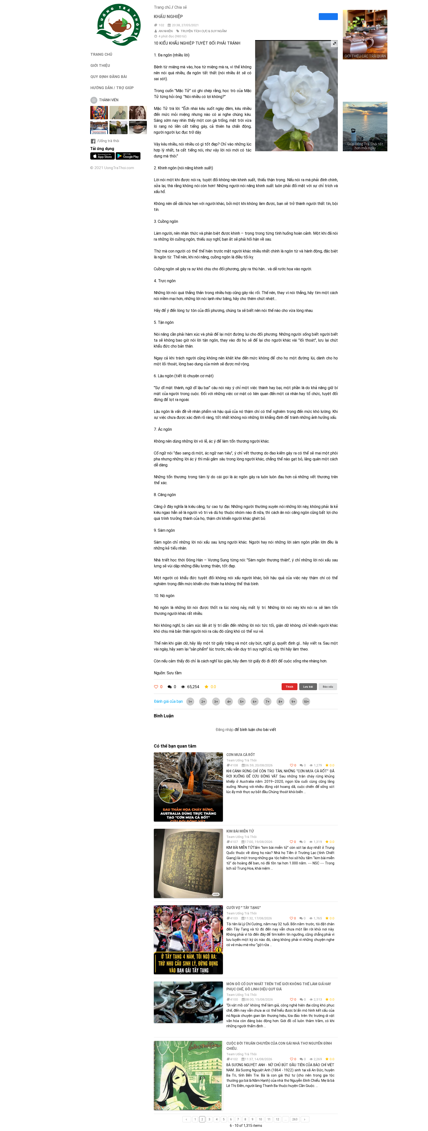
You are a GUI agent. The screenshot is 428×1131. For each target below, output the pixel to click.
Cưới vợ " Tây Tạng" (243, 907)
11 (269, 1119)
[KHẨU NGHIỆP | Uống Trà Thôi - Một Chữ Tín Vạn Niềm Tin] (118, 44)
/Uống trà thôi (108, 141)
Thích (289, 686)
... (286, 1119)
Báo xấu (328, 686)
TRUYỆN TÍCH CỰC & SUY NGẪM (204, 31)
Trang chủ (162, 7)
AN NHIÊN (166, 31)
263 (294, 1119)
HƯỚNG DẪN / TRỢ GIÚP (112, 87)
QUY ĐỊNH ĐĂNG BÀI (108, 76)
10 (260, 1119)
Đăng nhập (224, 729)
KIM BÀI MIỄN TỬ (240, 831)
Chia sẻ (180, 7)
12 (277, 1119)
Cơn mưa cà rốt (240, 755)
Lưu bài (308, 686)
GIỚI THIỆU (100, 65)
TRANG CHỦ (101, 54)
